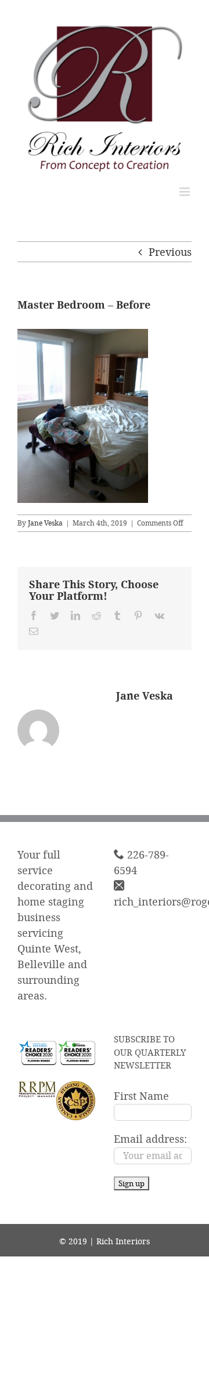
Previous (170, 252)
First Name (141, 1096)
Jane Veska (45, 523)
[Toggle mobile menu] (185, 192)
